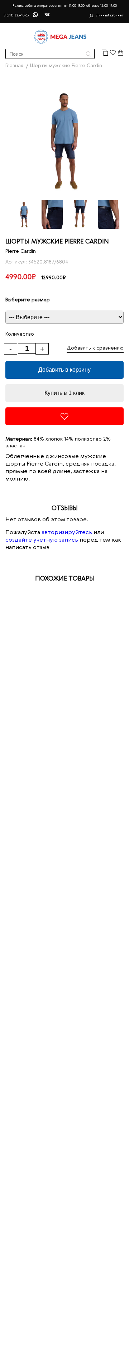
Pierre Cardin (20, 251)
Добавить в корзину (64, 370)
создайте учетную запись (41, 540)
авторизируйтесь (67, 533)
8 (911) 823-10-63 (16, 15)
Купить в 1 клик (64, 393)
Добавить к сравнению (95, 348)
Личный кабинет (110, 15)
